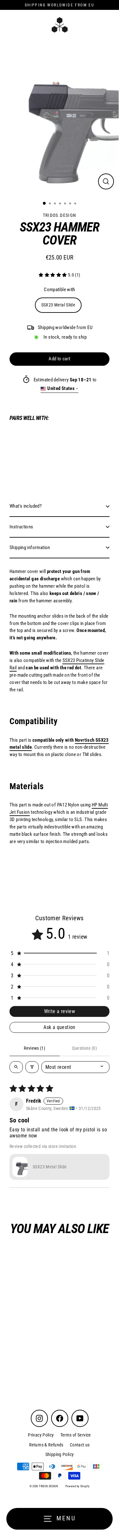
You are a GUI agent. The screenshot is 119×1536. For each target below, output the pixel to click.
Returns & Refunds (46, 1444)
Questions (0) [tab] (84, 1048)
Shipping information (30, 547)
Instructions (21, 527)
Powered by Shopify (77, 1486)
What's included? (26, 506)
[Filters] (32, 1067)
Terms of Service (75, 1434)
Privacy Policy (41, 1434)
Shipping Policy (59, 1454)
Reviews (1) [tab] (34, 1048)
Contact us (80, 1444)
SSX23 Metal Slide (58, 304)
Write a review (59, 1011)
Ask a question (59, 1027)
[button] (53, 274)
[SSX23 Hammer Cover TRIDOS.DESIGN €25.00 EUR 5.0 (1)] (35, 453)
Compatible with (59, 289)
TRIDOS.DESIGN (59, 215)
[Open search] (16, 1067)
